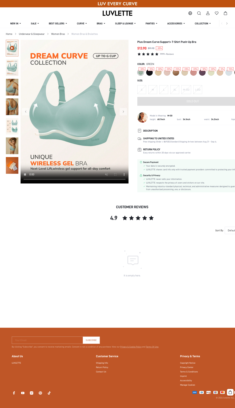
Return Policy (102, 367)
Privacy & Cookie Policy (131, 346)
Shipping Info (102, 363)
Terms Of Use (152, 346)
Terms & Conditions (189, 371)
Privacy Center (186, 367)
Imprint (183, 376)
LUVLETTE (16, 363)
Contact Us (101, 371)
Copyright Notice (187, 363)
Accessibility (186, 380)
